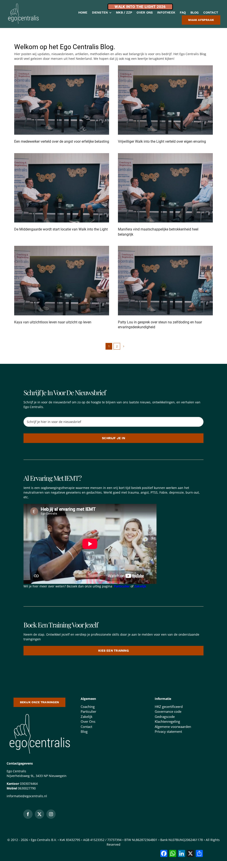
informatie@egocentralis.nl (27, 796)
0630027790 (27, 788)
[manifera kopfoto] (165, 154)
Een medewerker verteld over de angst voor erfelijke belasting (61, 141)
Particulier (122, 586)
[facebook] (28, 814)
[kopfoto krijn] (61, 154)
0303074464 (29, 783)
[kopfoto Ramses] (165, 67)
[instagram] (51, 814)
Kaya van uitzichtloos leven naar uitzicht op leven (52, 322)
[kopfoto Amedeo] (61, 67)
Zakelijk (140, 586)
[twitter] (39, 814)
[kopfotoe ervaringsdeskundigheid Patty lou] (165, 247)
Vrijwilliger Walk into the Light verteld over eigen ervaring (162, 141)
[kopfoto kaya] (61, 247)
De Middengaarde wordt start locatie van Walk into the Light (61, 229)
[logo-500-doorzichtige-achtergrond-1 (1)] (39, 713)
